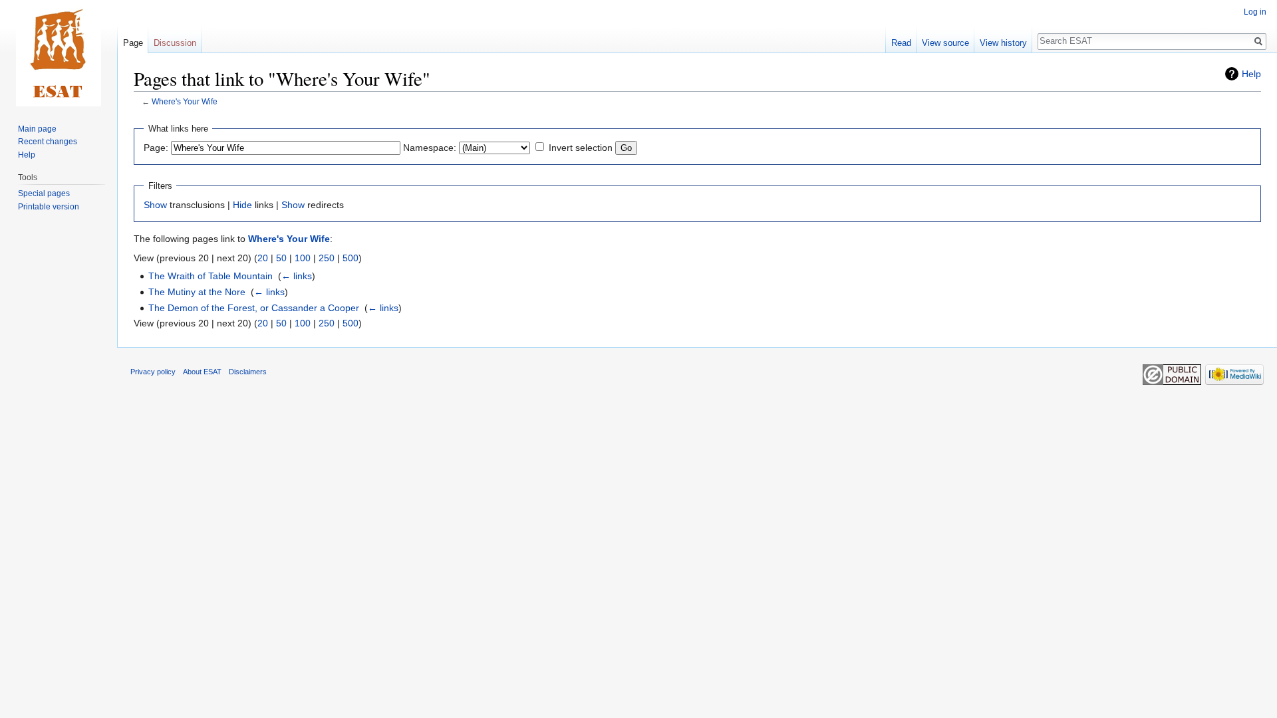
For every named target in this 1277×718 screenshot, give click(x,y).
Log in (1255, 12)
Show (155, 204)
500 (350, 258)
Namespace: (429, 147)
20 (262, 258)
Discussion (175, 43)
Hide (242, 204)
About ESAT (202, 372)
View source (945, 43)
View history (1003, 43)
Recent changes (47, 141)
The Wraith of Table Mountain (210, 276)
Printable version (48, 206)
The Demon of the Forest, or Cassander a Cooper (253, 307)
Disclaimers (248, 372)
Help (1251, 73)
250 (327, 258)
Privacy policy (153, 372)
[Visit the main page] (58, 53)
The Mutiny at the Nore (196, 292)
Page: (156, 147)
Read (901, 43)
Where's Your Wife (184, 101)
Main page (37, 129)
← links (296, 276)
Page (133, 43)
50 (281, 258)
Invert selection (581, 147)
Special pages (44, 193)
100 (303, 258)
